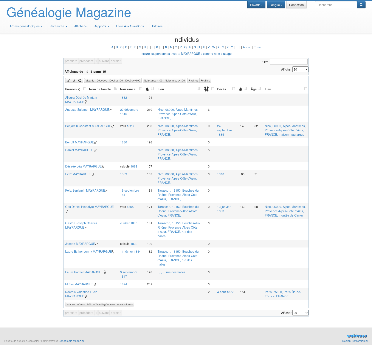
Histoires (157, 26)
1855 (130, 206)
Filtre (265, 62)
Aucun (247, 47)
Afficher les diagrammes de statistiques (110, 304)
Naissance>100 (153, 80)
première (71, 61)
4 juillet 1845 (128, 223)
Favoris (255, 5)
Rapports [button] (100, 26)
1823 (130, 126)
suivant (104, 61)
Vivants (89, 80)
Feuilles (205, 80)
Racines (193, 80)
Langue (275, 5)
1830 (123, 142)
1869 (133, 166)
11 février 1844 (130, 251)
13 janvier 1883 (224, 208)
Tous (257, 47)
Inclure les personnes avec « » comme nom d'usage (186, 53)
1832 (123, 97)
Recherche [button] (57, 26)
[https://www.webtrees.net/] (279, 336)
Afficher (79, 26)
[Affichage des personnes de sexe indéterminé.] (80, 80)
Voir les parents (76, 304)
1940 (220, 174)
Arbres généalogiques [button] (25, 26)
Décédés (101, 80)
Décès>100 (116, 80)
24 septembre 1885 (224, 130)
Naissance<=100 (175, 80)
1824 (123, 284)
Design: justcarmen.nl (355, 341)
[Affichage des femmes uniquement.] (74, 80)
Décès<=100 (132, 80)
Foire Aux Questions (130, 26)
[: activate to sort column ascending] (149, 89)
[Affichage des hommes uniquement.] (68, 80)
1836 (133, 243)
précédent (86, 61)
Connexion (296, 5)
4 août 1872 (225, 292)
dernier (116, 61)
